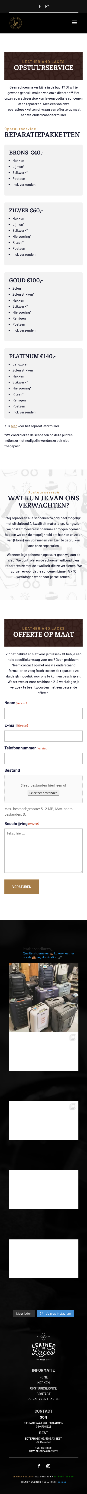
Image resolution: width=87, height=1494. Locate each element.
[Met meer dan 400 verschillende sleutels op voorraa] (43, 1135)
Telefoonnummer (25, 747)
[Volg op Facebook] (40, 6)
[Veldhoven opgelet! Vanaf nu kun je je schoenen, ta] (43, 1274)
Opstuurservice (43, 1388)
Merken (43, 1383)
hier (14, 426)
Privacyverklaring (44, 1399)
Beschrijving (21, 823)
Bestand (12, 770)
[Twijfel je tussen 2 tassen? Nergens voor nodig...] (43, 1066)
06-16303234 (43, 1441)
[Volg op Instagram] (47, 6)
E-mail (16, 725)
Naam (15, 702)
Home (43, 1377)
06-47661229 (43, 1426)
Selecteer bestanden (43, 793)
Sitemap (62, 1482)
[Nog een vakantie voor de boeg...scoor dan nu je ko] (43, 997)
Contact (44, 1394)
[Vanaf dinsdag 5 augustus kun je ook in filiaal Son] (43, 1204)
